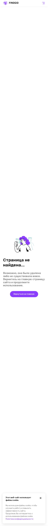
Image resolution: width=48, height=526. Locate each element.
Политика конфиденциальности (19, 519)
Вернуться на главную (24, 294)
